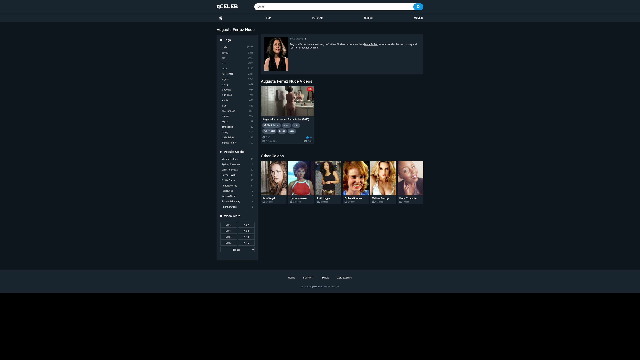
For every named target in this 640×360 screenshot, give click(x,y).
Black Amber (371, 44)
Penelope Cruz (237, 185)
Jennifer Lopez (237, 169)
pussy (237, 84)
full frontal (237, 73)
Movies (418, 18)
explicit (237, 121)
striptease (237, 127)
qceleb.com (317, 287)
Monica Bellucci (237, 159)
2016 (246, 243)
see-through (237, 111)
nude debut (237, 137)
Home (221, 18)
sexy (237, 68)
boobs (237, 52)
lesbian (237, 100)
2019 (228, 237)
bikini (237, 105)
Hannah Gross (237, 207)
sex (237, 58)
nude (237, 47)
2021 (228, 231)
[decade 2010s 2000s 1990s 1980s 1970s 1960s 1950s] (237, 249)
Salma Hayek (237, 175)
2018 (246, 237)
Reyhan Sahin (237, 196)
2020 (246, 231)
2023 (228, 225)
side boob (237, 95)
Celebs (368, 18)
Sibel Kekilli (237, 191)
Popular (317, 18)
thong (237, 132)
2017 (228, 243)
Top (268, 18)
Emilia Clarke (237, 180)
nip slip (237, 116)
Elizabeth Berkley (237, 201)
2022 (246, 225)
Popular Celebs (234, 152)
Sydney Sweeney (237, 164)
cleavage (237, 89)
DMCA (325, 277)
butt (237, 63)
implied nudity (237, 142)
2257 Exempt (344, 277)
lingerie (237, 79)
